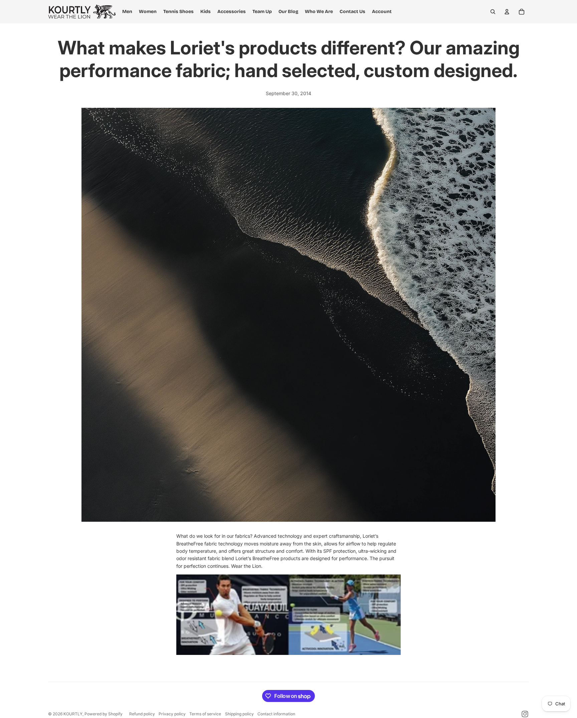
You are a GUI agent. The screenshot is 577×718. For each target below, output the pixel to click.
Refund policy (142, 713)
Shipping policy (239, 713)
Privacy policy (172, 713)
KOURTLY (72, 713)
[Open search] (493, 11)
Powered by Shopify (103, 713)
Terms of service (205, 713)
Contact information (276, 713)
